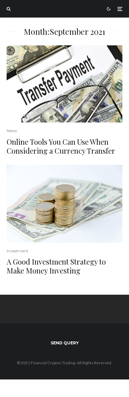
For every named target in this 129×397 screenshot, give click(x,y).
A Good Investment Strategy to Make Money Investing (56, 266)
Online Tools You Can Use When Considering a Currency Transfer (61, 146)
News (12, 130)
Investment (17, 250)
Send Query (65, 342)
